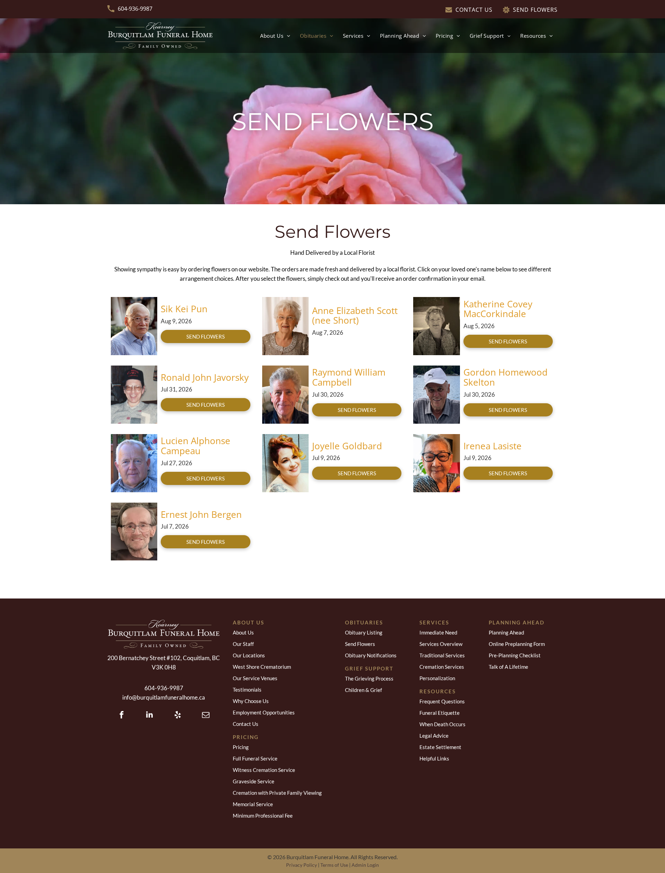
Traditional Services (442, 655)
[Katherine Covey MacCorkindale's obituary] (436, 300)
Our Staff (243, 644)
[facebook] (121, 715)
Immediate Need (438, 632)
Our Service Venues (255, 678)
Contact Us (245, 724)
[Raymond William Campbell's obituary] (285, 369)
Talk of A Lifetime (508, 667)
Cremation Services (441, 667)
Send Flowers (360, 644)
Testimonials (247, 689)
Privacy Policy (301, 865)
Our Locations (249, 655)
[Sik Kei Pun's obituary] (134, 300)
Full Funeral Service (255, 758)
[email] (206, 715)
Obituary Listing (363, 632)
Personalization (437, 678)
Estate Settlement (440, 747)
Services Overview (440, 644)
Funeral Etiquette (439, 713)
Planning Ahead (506, 632)
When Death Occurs (442, 724)
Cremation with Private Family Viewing (277, 793)
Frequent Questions (442, 701)
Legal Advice (434, 735)
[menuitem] (275, 35)
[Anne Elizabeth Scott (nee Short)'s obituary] (285, 300)
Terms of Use (334, 865)
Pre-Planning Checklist (515, 655)
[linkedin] (149, 715)
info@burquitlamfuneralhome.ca (163, 697)
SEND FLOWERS (205, 336)
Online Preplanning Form (517, 644)
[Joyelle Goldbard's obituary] (285, 437)
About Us (243, 632)
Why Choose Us (251, 701)
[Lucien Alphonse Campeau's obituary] (134, 437)
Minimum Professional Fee (263, 815)
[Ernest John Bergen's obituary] (134, 506)
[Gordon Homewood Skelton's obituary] (436, 369)
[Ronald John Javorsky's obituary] (134, 369)
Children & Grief (363, 690)
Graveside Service (253, 781)
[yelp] (178, 715)
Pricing (241, 747)
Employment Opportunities (264, 712)
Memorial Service (253, 804)
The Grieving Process (369, 678)
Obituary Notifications (371, 655)
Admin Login (365, 865)
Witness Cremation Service (264, 770)
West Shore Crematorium (262, 667)
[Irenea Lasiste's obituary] (436, 437)
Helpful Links (434, 758)
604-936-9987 (135, 8)
